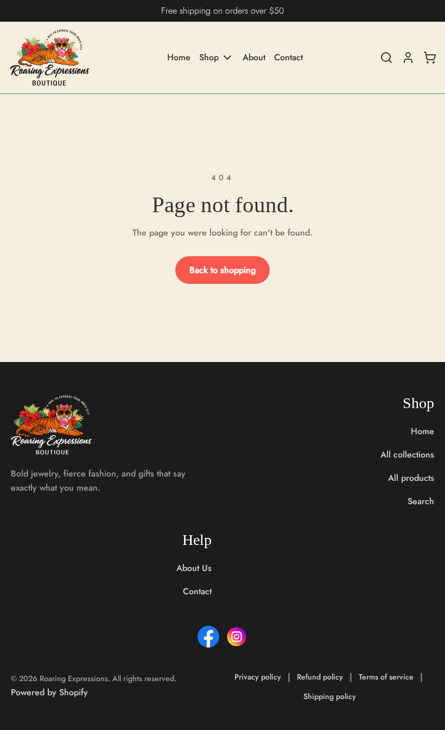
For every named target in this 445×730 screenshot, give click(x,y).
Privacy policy (257, 676)
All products (411, 478)
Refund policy (320, 676)
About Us (194, 568)
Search (421, 501)
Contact (288, 57)
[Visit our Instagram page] (236, 637)
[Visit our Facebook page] (208, 637)
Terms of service (386, 676)
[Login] (408, 57)
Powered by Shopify (49, 692)
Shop (209, 57)
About (254, 57)
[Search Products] (386, 57)
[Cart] (429, 57)
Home (178, 57)
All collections (407, 454)
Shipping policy (329, 696)
